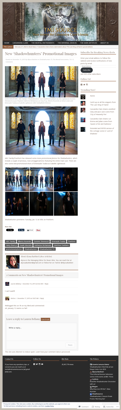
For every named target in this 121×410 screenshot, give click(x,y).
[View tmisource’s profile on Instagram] (87, 85)
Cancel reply (45, 319)
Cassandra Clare (20, 43)
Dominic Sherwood (41, 241)
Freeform (71, 241)
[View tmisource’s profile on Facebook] (81, 85)
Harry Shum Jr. (11, 245)
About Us (104, 43)
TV (70, 59)
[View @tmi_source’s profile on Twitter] (37, 364)
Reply (46, 284)
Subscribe (86, 70)
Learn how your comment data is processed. (53, 352)
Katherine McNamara (43, 245)
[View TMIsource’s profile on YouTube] (42, 364)
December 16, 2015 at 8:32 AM (33, 284)
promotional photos (14, 249)
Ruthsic (13, 298)
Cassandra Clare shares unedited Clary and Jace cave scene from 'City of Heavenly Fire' (102, 111)
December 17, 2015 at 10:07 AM (27, 298)
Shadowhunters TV (45, 59)
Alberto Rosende (24, 241)
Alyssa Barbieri (32, 59)
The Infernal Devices (67, 43)
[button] (17, 179)
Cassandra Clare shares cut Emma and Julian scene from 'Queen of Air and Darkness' (101, 121)
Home (6, 43)
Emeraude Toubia (58, 241)
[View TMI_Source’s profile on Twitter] (84, 85)
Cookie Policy (49, 406)
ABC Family (10, 241)
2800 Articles (45, 256)
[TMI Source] (60, 21)
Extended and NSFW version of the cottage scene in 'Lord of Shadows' (102, 131)
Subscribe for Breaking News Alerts (98, 52)
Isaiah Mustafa (25, 245)
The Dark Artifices (88, 43)
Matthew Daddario (61, 245)
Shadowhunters (31, 249)
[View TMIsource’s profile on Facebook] (34, 364)
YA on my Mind (25, 305)
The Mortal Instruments (42, 43)
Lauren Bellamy (16, 284)
